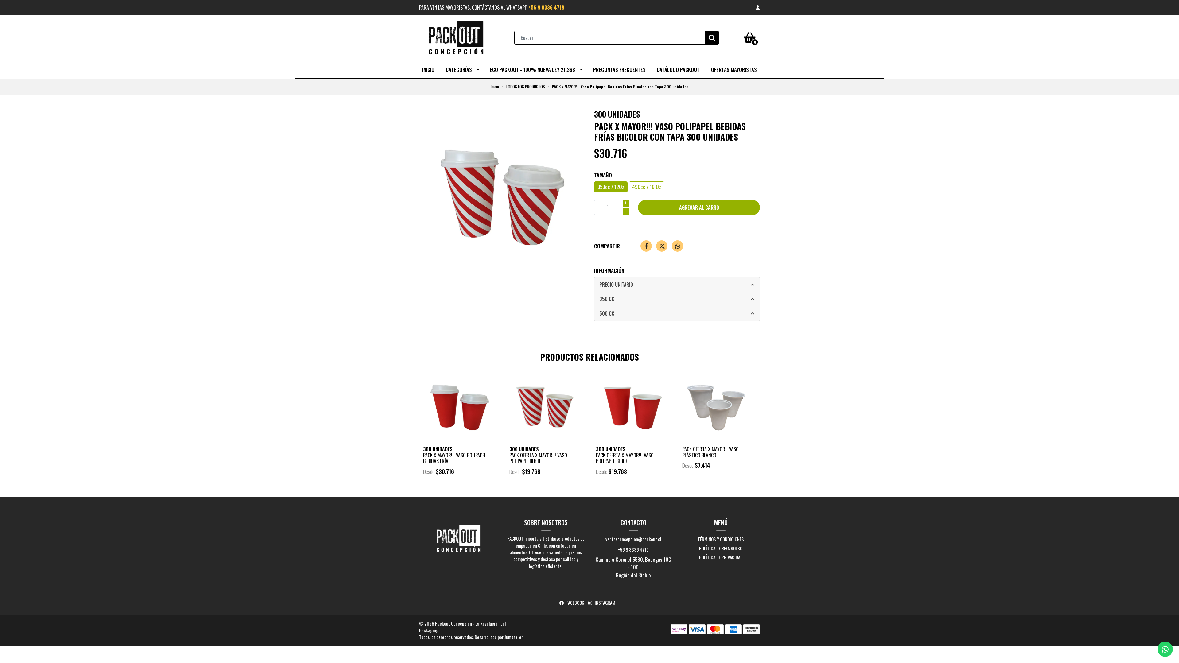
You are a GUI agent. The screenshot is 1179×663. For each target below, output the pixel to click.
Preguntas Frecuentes (619, 69)
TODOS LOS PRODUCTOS (525, 86)
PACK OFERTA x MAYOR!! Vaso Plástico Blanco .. (710, 452)
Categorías (459, 69)
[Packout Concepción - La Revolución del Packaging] (456, 37)
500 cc (606, 313)
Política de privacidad (721, 557)
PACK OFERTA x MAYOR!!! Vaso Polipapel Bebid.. (538, 458)
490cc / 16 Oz (646, 187)
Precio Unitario (616, 284)
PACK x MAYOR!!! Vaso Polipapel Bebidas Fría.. (454, 458)
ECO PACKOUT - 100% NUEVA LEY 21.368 (532, 69)
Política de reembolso (720, 548)
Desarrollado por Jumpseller (499, 637)
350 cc (606, 299)
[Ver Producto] (460, 488)
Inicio (428, 69)
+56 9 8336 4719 (546, 7)
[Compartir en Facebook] (646, 246)
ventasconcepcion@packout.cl (633, 539)
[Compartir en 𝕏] (661, 246)
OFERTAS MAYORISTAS (734, 69)
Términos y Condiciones (721, 539)
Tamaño (603, 175)
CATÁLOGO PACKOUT (678, 69)
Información (609, 270)
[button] (758, 7)
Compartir (607, 246)
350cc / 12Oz (610, 187)
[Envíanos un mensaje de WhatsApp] (1165, 649)
